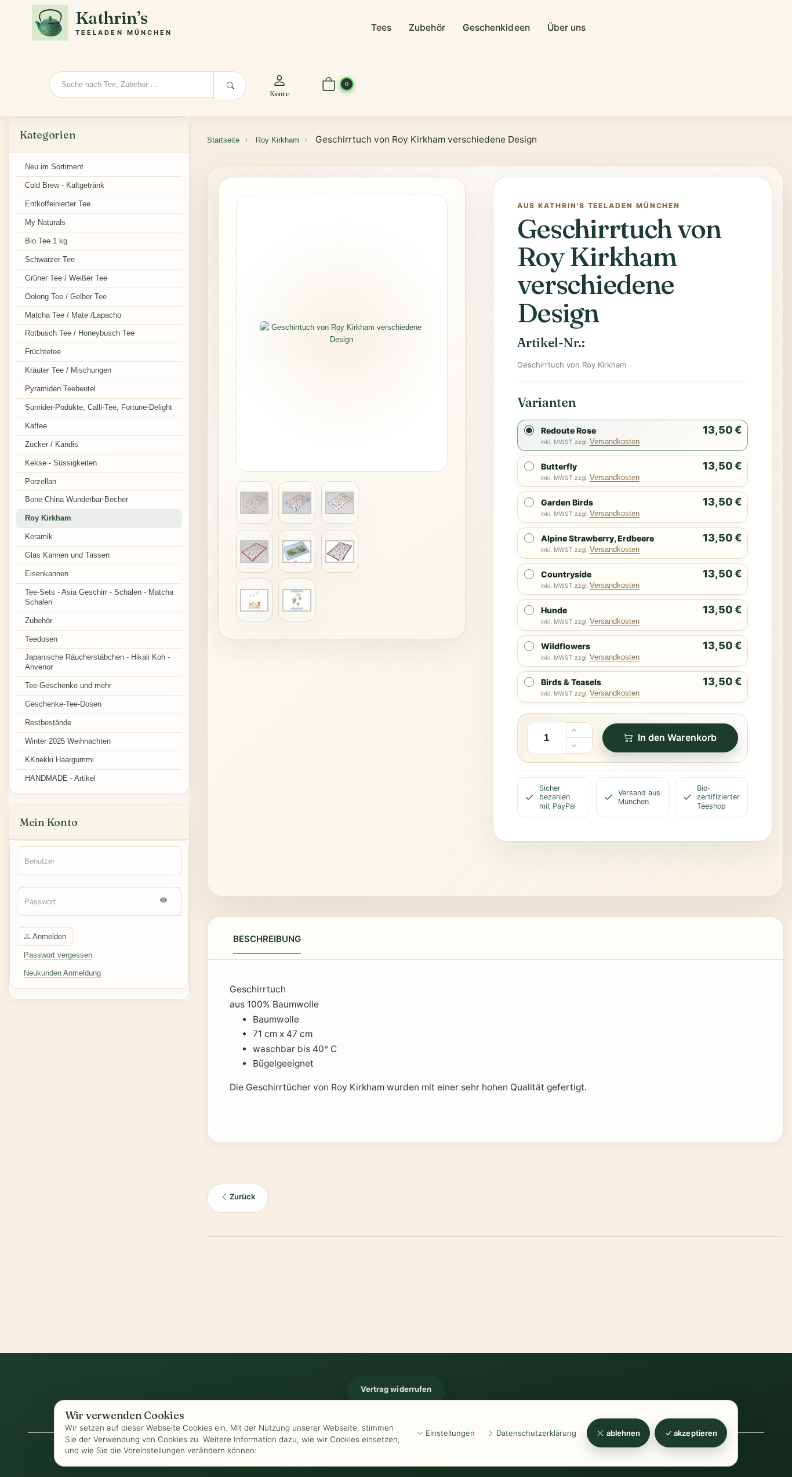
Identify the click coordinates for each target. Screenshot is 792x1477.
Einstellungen (449, 1433)
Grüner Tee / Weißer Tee (66, 278)
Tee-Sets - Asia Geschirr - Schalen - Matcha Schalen (99, 597)
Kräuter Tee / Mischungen (68, 370)
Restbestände (48, 722)
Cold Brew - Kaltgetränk (64, 185)
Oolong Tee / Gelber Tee (66, 296)
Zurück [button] (241, 1196)
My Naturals (45, 222)
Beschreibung (267, 938)
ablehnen (623, 1433)
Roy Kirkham (48, 518)
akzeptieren (694, 1433)
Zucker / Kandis (51, 444)
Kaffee (36, 425)
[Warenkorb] (329, 85)
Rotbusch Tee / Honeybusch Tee (80, 333)
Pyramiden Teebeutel (60, 388)
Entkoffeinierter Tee (57, 203)
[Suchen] (229, 85)
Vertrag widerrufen (396, 1389)
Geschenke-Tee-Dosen (63, 704)
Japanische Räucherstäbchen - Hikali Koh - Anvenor (97, 662)
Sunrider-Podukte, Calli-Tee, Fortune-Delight (98, 407)
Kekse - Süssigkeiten (61, 463)
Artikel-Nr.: (551, 342)
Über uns (566, 27)
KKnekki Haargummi (59, 759)
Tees (381, 27)
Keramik (39, 536)
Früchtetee (43, 351)
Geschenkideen (496, 27)
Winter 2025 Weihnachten (68, 741)
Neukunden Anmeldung (62, 973)
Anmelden (48, 936)
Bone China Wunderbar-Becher (76, 499)
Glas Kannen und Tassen (67, 555)
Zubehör (427, 27)
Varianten (546, 402)
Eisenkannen (46, 573)
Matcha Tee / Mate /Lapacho (73, 315)
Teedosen (41, 639)
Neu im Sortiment (54, 166)
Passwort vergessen (58, 955)
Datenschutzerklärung (535, 1433)
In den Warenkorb (677, 737)
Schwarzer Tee (50, 259)
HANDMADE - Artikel (60, 778)
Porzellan (40, 481)
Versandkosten (615, 441)
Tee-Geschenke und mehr (68, 685)
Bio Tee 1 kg (46, 241)
